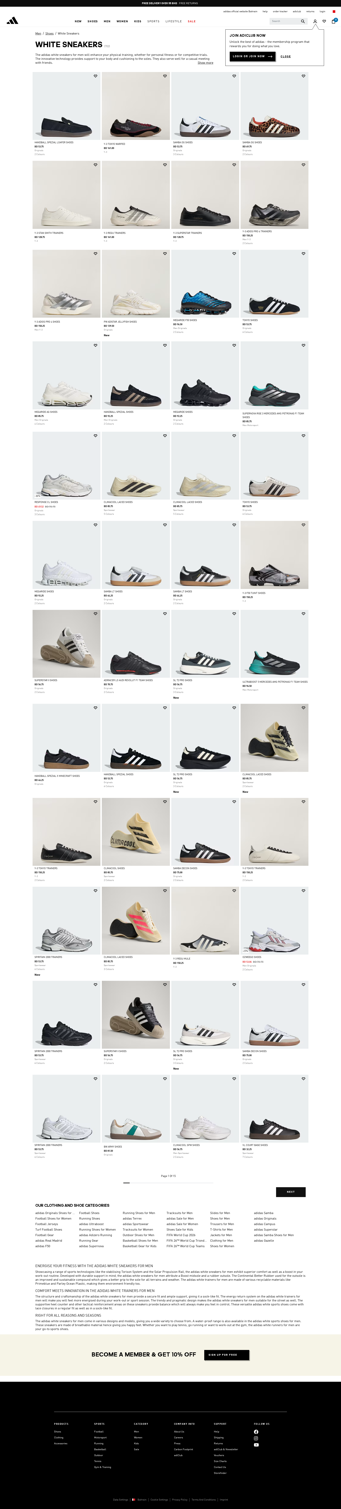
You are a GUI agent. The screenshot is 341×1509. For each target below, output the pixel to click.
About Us (179, 1431)
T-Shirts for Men (221, 1229)
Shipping (219, 1437)
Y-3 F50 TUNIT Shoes (254, 593)
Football (99, 1431)
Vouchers (219, 1455)
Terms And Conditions (204, 1500)
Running (98, 1443)
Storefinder (220, 1473)
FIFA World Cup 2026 (181, 1235)
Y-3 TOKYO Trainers (46, 868)
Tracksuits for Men (180, 1213)
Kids (136, 1443)
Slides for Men (220, 1213)
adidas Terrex (132, 1218)
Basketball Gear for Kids (139, 1246)
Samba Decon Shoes (185, 868)
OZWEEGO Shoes (252, 957)
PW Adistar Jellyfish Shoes (120, 322)
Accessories (60, 1443)
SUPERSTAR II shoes (46, 680)
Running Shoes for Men (139, 1213)
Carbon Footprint (183, 1449)
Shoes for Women (222, 1246)
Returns (218, 1443)
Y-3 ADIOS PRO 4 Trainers (257, 231)
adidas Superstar (266, 1229)
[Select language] (334, 11)
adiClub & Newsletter (226, 1449)
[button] (78, 21)
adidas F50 (42, 1246)
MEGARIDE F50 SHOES (185, 320)
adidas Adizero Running (95, 1235)
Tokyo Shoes (250, 320)
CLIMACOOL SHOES (114, 868)
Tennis (97, 1461)
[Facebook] (256, 1431)
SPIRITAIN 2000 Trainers (48, 957)
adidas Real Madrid (48, 1240)
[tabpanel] (170, 638)
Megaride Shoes (183, 412)
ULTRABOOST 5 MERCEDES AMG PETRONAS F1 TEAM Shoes (275, 682)
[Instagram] (256, 1438)
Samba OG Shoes (183, 142)
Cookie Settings (159, 1500)
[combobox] (289, 21)
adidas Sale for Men (180, 1218)
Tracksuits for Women (138, 1229)
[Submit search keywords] (303, 21)
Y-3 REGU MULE (181, 959)
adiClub (178, 1455)
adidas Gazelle (264, 1240)
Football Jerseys (46, 1224)
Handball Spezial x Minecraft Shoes (57, 776)
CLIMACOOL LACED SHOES (118, 502)
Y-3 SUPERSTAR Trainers (187, 233)
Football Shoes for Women (53, 1218)
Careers (178, 1437)
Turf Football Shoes (48, 1229)
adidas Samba (263, 1213)
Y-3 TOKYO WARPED (114, 144)
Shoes (49, 33)
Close (286, 56)
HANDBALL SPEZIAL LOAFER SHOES (54, 142)
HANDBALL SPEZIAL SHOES (118, 412)
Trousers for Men (222, 1224)
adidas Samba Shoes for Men (274, 1235)
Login (323, 11)
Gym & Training (102, 1467)
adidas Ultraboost (91, 1224)
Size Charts (220, 1461)
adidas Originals (265, 1218)
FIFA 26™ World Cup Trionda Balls (187, 1240)
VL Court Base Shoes (255, 1145)
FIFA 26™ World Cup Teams (186, 1246)
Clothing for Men (221, 1240)
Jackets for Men (221, 1235)
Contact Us (220, 1467)
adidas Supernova (91, 1246)
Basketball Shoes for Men (140, 1240)
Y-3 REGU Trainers (115, 233)
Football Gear (44, 1235)
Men (38, 33)
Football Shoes (89, 1213)
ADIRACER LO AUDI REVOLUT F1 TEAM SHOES (128, 680)
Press (177, 1443)
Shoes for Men (220, 1218)
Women (138, 1437)
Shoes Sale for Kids (180, 1229)
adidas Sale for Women (182, 1224)
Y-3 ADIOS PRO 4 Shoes (47, 322)
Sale (136, 1449)
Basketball (100, 1449)
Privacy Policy (179, 1500)
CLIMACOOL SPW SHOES (186, 1145)
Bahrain (142, 1500)
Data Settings (120, 1500)
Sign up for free (223, 1355)
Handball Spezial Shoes (118, 774)
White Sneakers (68, 33)
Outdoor (98, 1455)
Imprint (224, 1500)
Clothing (58, 1437)
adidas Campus (264, 1224)
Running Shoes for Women (97, 1229)
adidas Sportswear (136, 1224)
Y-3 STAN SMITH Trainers (49, 233)
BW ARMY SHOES (113, 1147)
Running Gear (88, 1240)
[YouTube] (256, 1444)
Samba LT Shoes (113, 592)
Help (216, 1431)
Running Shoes (89, 1218)
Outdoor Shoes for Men (138, 1235)
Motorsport (100, 1437)
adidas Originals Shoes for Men (55, 1213)
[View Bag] (333, 21)
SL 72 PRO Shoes (182, 680)
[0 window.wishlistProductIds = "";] (324, 21)
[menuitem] (78, 21)
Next (291, 1192)
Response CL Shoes (46, 502)
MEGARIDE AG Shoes (46, 412)
